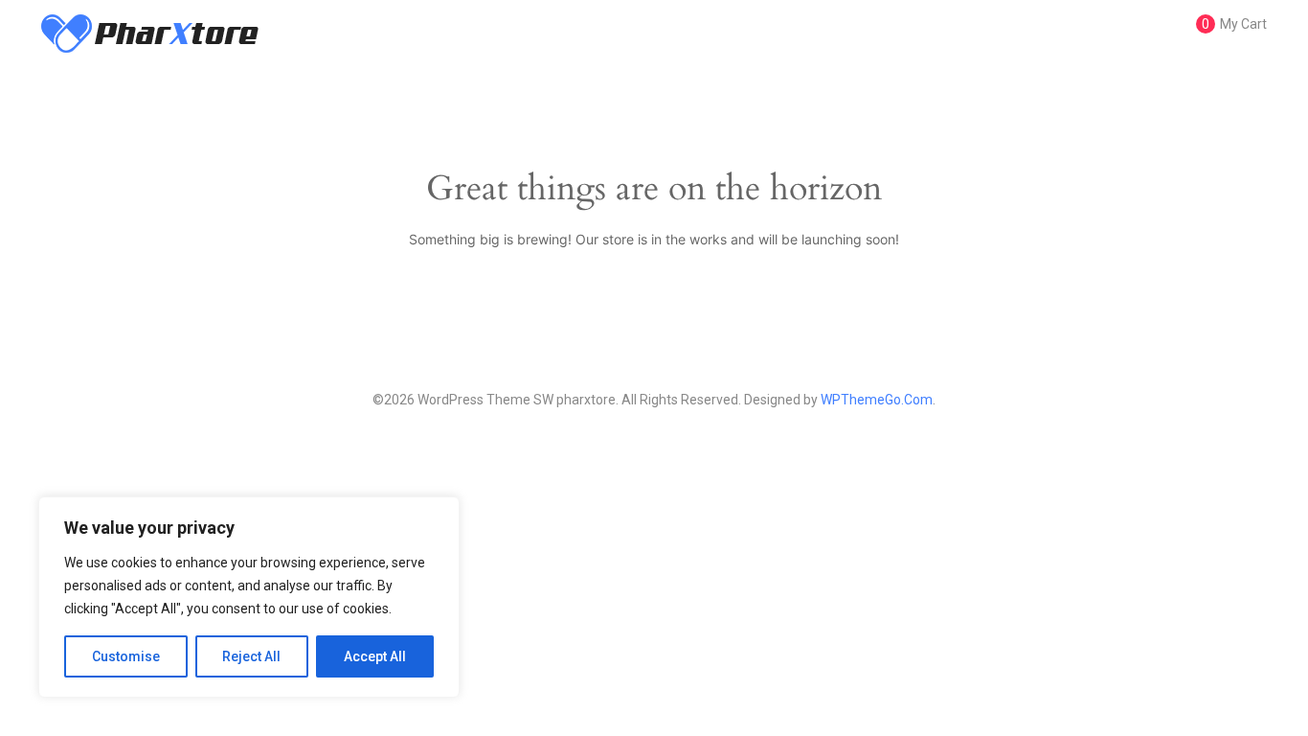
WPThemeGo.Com (877, 399)
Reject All (251, 656)
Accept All (375, 656)
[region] (249, 597)
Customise (126, 656)
